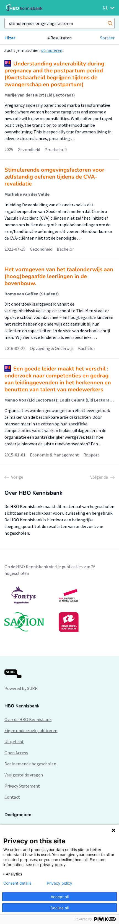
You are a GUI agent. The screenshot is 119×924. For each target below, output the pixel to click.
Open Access (16, 752)
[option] (59, 608)
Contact (12, 797)
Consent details (17, 883)
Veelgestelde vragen (23, 775)
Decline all (59, 907)
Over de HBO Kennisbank (27, 719)
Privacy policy (59, 883)
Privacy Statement (22, 786)
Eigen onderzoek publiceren (30, 730)
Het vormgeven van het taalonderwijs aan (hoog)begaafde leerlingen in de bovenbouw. (58, 276)
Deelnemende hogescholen (30, 763)
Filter (9, 37)
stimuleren (51, 50)
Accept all (60, 896)
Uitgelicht (14, 741)
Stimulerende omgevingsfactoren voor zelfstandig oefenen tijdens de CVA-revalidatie (54, 176)
